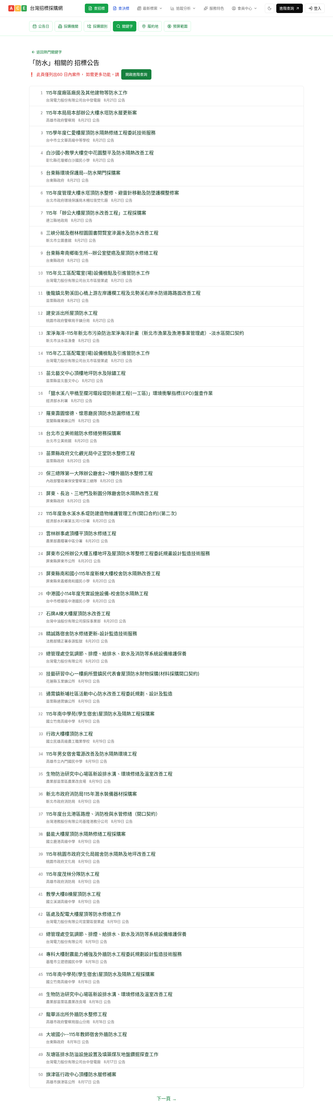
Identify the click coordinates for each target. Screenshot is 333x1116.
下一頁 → (167, 1098)
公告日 (43, 26)
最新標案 (150, 8)
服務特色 (216, 8)
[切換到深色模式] (269, 8)
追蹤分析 (183, 8)
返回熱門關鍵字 (49, 52)
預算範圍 (180, 26)
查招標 (99, 8)
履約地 (153, 26)
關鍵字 (127, 26)
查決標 (123, 8)
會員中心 (245, 8)
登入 (317, 8)
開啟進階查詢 (136, 74)
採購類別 (100, 26)
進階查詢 (286, 8)
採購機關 (71, 26)
